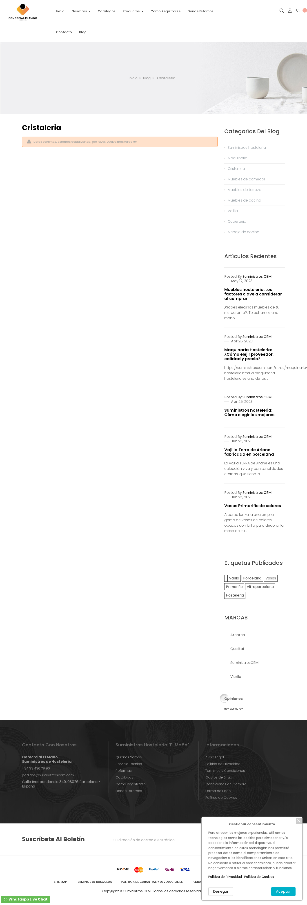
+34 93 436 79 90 (36, 768)
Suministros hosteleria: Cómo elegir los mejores (249, 412)
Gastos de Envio (218, 777)
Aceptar (283, 891)
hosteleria (235, 595)
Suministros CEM (256, 276)
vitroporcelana (260, 586)
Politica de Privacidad (222, 763)
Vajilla (234, 578)
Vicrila (235, 676)
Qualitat (237, 649)
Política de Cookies (221, 797)
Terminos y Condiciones (225, 770)
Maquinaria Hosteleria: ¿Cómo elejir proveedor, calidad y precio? (249, 354)
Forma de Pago (218, 790)
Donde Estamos (129, 790)
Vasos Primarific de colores (252, 505)
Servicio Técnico (129, 763)
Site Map (60, 882)
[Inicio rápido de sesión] (288, 10)
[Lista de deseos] (299, 10)
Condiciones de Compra (226, 784)
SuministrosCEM (244, 663)
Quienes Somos (129, 757)
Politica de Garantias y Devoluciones (152, 882)
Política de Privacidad (225, 876)
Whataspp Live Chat (28, 899)
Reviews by (233, 708)
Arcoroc (237, 635)
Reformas (124, 770)
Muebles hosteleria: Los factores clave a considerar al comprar (253, 294)
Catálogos (124, 777)
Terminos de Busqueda (94, 882)
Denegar (221, 891)
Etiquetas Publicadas (253, 563)
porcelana (252, 578)
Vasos (270, 578)
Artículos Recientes (250, 256)
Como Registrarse (131, 784)
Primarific (234, 586)
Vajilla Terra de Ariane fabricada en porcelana (249, 452)
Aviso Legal (214, 757)
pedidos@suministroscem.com (48, 775)
